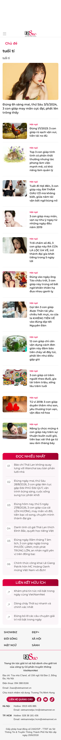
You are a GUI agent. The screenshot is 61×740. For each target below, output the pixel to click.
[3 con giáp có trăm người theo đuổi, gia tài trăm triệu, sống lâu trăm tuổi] (15, 377)
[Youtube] (45, 699)
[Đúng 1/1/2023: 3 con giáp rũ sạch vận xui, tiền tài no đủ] (15, 131)
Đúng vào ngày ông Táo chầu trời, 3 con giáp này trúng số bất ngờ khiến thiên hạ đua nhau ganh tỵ (44, 284)
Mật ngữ (34, 124)
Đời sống (10, 638)
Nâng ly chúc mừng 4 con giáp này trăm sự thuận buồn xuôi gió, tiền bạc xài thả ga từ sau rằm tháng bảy (44, 436)
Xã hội (36, 638)
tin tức (32, 590)
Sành (36, 645)
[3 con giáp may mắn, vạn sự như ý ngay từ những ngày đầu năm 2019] (15, 219)
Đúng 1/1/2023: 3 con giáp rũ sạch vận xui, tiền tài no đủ (43, 132)
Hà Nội (6, 706)
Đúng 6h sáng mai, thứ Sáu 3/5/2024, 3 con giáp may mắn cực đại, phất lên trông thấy (30, 108)
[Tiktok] (52, 699)
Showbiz (10, 632)
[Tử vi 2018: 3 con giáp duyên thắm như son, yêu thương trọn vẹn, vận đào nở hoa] (15, 404)
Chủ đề (11, 43)
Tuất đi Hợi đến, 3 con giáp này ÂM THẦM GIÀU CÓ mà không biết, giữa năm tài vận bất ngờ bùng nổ (44, 193)
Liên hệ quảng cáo (21, 699)
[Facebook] (39, 699)
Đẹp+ (35, 632)
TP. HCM (7, 715)
